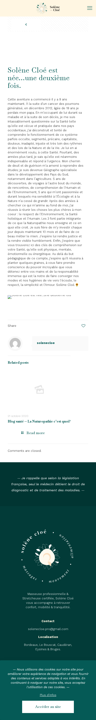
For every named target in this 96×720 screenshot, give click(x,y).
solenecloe (39, 34)
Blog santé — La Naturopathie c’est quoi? (39, 421)
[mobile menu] (90, 8)
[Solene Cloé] (48, 8)
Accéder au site (48, 706)
